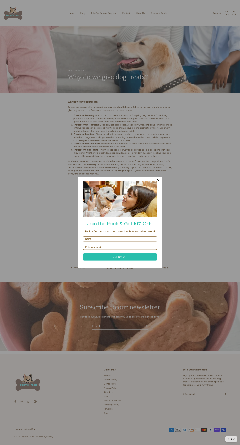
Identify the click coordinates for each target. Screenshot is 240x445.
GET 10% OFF (120, 257)
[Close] (158, 180)
